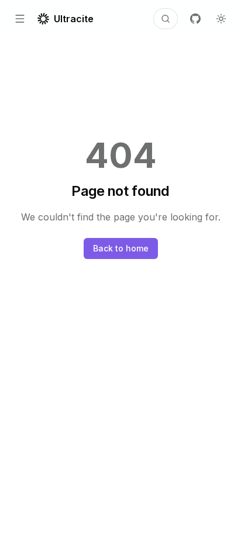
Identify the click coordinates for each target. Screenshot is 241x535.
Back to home (121, 248)
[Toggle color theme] (221, 18)
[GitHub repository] (195, 18)
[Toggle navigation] (19, 18)
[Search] (165, 18)
